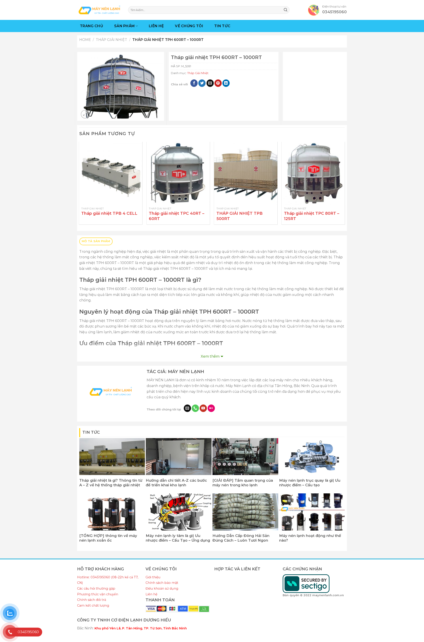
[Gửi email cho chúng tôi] (187, 408)
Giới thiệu (153, 577)
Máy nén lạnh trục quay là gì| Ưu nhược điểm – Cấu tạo (309, 482)
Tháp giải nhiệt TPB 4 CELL (109, 213)
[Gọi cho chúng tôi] (195, 408)
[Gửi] (285, 10)
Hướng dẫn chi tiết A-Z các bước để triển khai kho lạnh (176, 482)
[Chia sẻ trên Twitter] (202, 83)
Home (85, 40)
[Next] (344, 184)
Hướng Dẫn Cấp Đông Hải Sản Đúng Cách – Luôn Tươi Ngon (240, 538)
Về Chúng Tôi (189, 26)
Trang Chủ (91, 26)
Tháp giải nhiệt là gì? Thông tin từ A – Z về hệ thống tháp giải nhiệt (110, 482)
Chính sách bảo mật (162, 583)
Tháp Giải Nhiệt (111, 40)
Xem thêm (210, 356)
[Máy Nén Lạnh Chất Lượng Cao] (99, 9)
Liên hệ (151, 594)
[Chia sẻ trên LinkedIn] (226, 83)
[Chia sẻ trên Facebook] (194, 83)
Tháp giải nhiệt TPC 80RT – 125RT (311, 216)
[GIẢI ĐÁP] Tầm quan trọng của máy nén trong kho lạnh (242, 482)
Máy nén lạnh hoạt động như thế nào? (310, 538)
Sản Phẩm (124, 26)
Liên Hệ (156, 26)
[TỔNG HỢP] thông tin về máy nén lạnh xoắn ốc (108, 538)
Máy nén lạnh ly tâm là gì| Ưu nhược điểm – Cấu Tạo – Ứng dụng (178, 538)
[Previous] (79, 184)
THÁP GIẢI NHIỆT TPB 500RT (239, 216)
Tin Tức (222, 26)
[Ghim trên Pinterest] (218, 83)
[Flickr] (211, 408)
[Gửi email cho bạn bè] (210, 83)
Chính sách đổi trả (91, 600)
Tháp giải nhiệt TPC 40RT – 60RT (176, 216)
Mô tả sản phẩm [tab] (96, 241)
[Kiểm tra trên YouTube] (203, 408)
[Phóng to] (85, 114)
